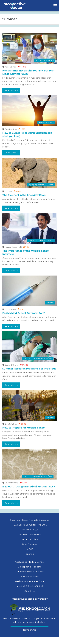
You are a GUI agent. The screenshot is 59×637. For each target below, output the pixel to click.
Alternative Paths (29, 576)
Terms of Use (29, 630)
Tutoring (29, 554)
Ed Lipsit (8, 191)
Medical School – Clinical (29, 586)
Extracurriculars (29, 539)
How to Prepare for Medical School (23, 427)
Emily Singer (10, 309)
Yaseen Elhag (11, 67)
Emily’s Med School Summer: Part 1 (23, 313)
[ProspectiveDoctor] (15, 5)
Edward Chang (12, 365)
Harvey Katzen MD (13, 247)
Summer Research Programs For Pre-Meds (29, 368)
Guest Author (11, 129)
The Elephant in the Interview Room (24, 194)
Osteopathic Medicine (30, 566)
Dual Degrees (29, 544)
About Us (29, 591)
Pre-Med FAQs (29, 529)
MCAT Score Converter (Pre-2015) (29, 525)
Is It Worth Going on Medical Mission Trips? (28, 486)
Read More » (11, 90)
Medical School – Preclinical (29, 581)
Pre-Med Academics (30, 534)
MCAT (29, 549)
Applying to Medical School (29, 562)
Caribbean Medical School (29, 571)
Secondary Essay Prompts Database (29, 520)
